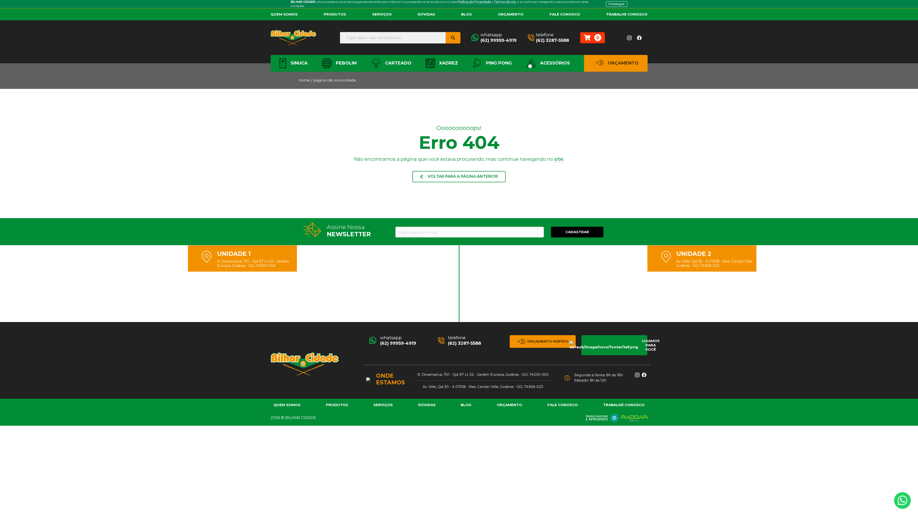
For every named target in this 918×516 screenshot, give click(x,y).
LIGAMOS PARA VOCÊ (644, 345)
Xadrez (448, 63)
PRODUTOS (335, 14)
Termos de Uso (505, 2)
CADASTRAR (577, 232)
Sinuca (299, 63)
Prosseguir (617, 4)
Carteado (397, 63)
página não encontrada (334, 80)
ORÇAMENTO (510, 14)
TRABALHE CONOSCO (626, 14)
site (558, 159)
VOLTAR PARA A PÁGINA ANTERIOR (462, 176)
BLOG (466, 14)
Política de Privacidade (474, 2)
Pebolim (346, 63)
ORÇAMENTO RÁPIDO (547, 341)
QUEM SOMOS (284, 14)
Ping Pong (498, 63)
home (304, 80)
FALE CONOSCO (565, 14)
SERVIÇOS (382, 14)
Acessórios (554, 63)
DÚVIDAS (426, 14)
